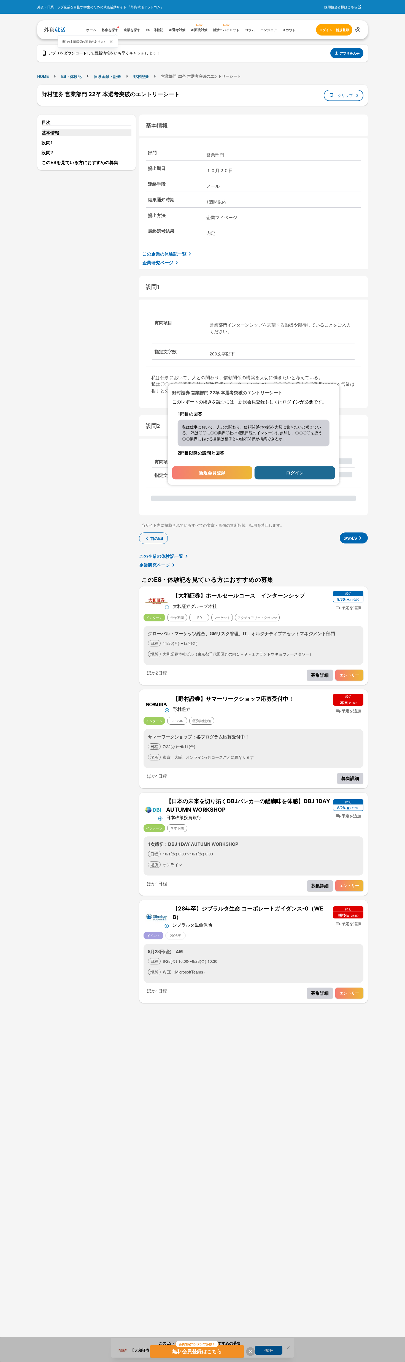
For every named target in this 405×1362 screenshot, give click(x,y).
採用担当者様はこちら (340, 6)
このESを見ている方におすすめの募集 (80, 162)
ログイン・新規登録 (334, 29)
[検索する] (358, 29)
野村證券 (141, 76)
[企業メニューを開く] (156, 600)
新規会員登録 (212, 473)
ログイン (295, 473)
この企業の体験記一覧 (164, 254)
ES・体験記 (71, 76)
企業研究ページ (157, 262)
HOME (43, 76)
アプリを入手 (350, 53)
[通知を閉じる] (111, 41)
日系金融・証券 (107, 76)
